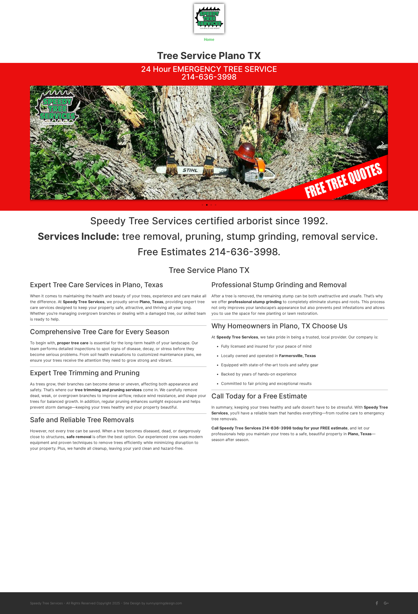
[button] (35, 143)
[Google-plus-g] (386, 603)
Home (209, 39)
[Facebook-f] (377, 603)
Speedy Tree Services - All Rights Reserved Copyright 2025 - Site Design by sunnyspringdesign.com (106, 603)
